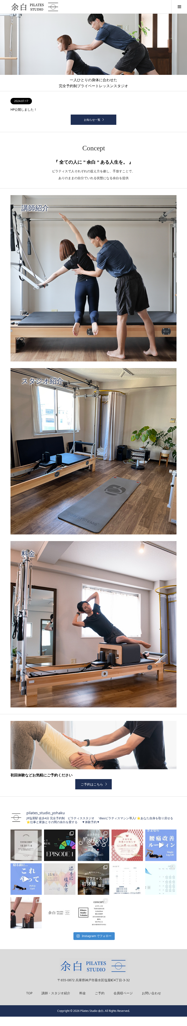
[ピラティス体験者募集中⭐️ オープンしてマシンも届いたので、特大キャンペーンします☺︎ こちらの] (93, 879)
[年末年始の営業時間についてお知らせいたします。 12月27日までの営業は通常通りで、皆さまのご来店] (127, 845)
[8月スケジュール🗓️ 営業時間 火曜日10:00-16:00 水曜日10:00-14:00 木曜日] (127, 879)
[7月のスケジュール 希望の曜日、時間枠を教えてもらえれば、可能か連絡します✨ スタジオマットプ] (161, 879)
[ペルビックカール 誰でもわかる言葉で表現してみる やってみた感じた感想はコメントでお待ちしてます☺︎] (26, 879)
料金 (82, 993)
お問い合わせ (151, 993)
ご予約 (99, 993)
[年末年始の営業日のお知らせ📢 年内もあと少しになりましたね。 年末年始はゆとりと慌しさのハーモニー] (26, 845)
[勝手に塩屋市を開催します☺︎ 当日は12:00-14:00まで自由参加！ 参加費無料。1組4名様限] (59, 879)
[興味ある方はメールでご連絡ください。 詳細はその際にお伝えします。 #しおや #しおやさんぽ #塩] (93, 913)
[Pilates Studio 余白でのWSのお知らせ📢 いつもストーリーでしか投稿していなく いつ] (59, 845)
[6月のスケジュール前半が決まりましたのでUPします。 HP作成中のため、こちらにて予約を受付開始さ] (26, 913)
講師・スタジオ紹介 (56, 993)
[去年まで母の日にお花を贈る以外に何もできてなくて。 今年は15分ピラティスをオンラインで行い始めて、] (93, 845)
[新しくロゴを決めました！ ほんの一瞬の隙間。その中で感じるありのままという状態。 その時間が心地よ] (59, 913)
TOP (29, 993)
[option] (93, 52)
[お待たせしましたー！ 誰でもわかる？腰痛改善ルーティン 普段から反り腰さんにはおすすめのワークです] (161, 845)
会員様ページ (123, 993)
